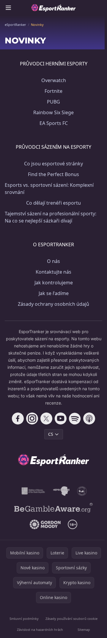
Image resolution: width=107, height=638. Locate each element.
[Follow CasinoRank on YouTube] (61, 418)
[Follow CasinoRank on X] (46, 418)
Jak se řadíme (54, 293)
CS (50, 434)
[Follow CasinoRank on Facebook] (18, 418)
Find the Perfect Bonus (53, 174)
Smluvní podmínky (24, 618)
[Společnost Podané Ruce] (82, 491)
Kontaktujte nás (53, 272)
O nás (53, 261)
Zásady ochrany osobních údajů (53, 304)
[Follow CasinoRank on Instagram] (32, 418)
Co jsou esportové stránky (53, 163)
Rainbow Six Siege (53, 112)
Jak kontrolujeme (53, 282)
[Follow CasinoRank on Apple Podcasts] (89, 418)
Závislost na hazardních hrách (40, 629)
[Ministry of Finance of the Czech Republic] (33, 491)
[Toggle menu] (8, 8)
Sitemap (84, 629)
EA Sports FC (54, 123)
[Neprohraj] (61, 491)
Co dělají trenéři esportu (53, 203)
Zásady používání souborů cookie (71, 618)
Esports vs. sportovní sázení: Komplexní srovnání (49, 188)
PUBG (53, 101)
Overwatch (53, 80)
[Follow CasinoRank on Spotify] (75, 418)
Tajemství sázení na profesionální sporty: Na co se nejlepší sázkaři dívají (50, 217)
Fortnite (53, 91)
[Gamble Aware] (53, 507)
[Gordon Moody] (45, 524)
